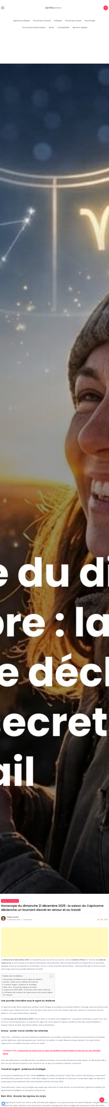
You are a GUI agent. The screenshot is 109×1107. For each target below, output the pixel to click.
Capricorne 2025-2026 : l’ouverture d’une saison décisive (27, 990)
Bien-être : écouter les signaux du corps (20, 987)
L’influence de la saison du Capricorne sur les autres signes (28, 992)
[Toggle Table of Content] (50, 976)
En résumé (8, 995)
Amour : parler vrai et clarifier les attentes (21, 982)
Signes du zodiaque (10, 901)
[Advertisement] (54, 49)
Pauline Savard (13, 917)
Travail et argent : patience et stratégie (20, 985)
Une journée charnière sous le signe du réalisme (22, 979)
